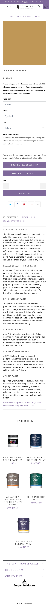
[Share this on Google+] (31, 204)
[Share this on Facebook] (17, 204)
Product (7, 99)
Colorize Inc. (27, 604)
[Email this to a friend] (38, 204)
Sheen (5, 111)
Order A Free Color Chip (24, 165)
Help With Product (10, 217)
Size (4, 122)
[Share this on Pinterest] (24, 204)
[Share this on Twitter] (10, 204)
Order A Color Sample (24, 173)
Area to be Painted (24, 139)
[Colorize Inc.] (24, 6)
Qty (4, 180)
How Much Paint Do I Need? (14, 221)
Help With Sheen (28, 217)
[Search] (40, 6)
